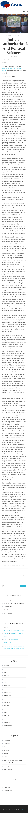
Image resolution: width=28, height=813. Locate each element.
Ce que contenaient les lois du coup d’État (14, 603)
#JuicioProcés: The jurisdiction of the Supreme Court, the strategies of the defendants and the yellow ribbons (14, 649)
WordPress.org (7, 794)
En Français (6, 750)
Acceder (6, 784)
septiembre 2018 (8, 699)
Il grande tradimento (9, 610)
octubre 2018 (7, 695)
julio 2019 (6, 665)
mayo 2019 (6, 672)
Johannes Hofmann (14, 60)
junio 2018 (6, 709)
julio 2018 (6, 705)
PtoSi (5, 646)
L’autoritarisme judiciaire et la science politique (13, 575)
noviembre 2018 (8, 692)
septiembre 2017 (8, 725)
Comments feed (8, 790)
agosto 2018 (7, 702)
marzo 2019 (7, 679)
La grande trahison (8, 613)
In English (8, 35)
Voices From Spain (16, 35)
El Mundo (9, 565)
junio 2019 (6, 669)
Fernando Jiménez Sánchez (17, 565)
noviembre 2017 (8, 719)
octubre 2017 (7, 722)
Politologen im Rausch (14, 570)
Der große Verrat (8, 606)
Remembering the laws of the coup (12, 600)
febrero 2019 (7, 682)
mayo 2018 (6, 712)
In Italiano (6, 757)
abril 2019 (6, 675)
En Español (6, 747)
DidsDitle (6, 633)
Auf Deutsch (7, 740)
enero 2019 (7, 685)
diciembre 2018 (8, 689)
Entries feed (7, 787)
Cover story (7, 743)
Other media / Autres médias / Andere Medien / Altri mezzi (13, 761)
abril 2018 (6, 715)
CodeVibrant (22, 809)
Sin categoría (7, 766)
